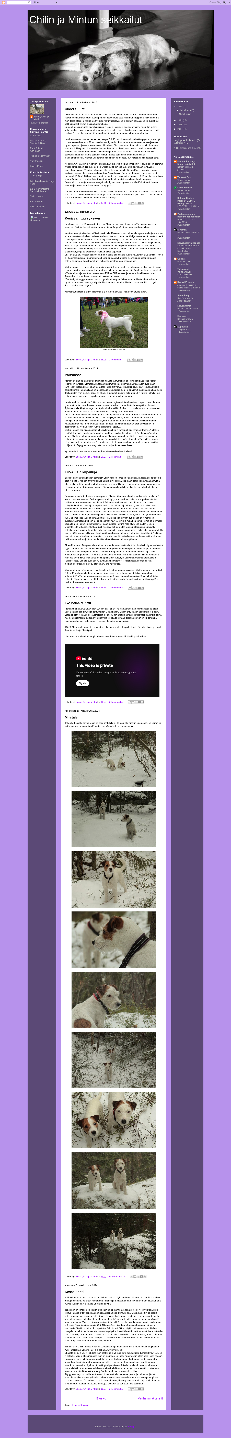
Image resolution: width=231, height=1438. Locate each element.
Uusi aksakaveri (184, 261)
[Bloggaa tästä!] (133, 203)
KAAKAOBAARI (184, 274)
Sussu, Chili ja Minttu (41, 117)
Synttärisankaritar (185, 298)
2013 (180, 124)
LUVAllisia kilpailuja (81, 472)
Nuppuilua (182, 326)
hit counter (35, 220)
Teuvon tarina (183, 180)
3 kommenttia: (116, 702)
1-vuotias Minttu (78, 603)
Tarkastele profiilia (39, 122)
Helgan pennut (184, 190)
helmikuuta (185, 110)
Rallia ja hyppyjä (185, 319)
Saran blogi (183, 295)
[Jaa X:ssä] (136, 203)
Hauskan (181, 316)
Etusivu (101, 1398)
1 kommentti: (116, 359)
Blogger (131, 1426)
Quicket (181, 259)
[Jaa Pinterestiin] (142, 203)
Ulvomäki (182, 229)
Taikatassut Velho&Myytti (184, 270)
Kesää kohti (74, 1292)
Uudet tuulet (75, 109)
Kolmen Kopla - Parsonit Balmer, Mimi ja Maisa (186, 201)
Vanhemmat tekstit (150, 1398)
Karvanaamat (184, 305)
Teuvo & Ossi (184, 177)
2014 (180, 120)
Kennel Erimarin (185, 282)
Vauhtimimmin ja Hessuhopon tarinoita (188, 215)
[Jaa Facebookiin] (139, 203)
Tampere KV (183, 329)
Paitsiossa (73, 375)
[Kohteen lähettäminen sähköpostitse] (130, 203)
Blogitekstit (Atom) (80, 1405)
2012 (180, 129)
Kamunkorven (184, 187)
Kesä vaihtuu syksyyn (82, 218)
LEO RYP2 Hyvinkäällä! (188, 206)
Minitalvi (72, 717)
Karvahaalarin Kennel (188, 243)
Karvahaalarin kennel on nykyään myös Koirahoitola (188, 248)
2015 (180, 106)
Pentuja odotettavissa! (187, 308)
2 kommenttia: (116, 203)
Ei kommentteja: (117, 1276)
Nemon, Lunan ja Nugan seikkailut (186, 162)
